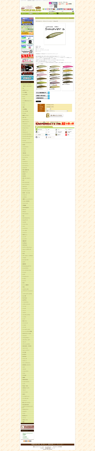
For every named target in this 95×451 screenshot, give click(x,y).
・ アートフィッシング (26, 138)
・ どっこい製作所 (25, 284)
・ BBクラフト (24, 320)
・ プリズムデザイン (25, 337)
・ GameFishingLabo (25, 207)
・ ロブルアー (24, 411)
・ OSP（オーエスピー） (26, 178)
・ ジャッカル (24, 230)
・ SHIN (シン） (25, 234)
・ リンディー (24, 400)
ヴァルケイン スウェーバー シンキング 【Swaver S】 (63, 18)
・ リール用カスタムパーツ (27, 100)
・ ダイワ (23, 261)
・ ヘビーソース (25, 348)
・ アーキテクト (25, 123)
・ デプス (23, 274)
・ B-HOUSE (24, 356)
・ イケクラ (24, 148)
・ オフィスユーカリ (25, 182)
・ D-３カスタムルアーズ (26, 266)
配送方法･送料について (52, 444)
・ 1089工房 (24, 153)
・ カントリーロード (25, 184)
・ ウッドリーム (25, 157)
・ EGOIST (24, 174)
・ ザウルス (24, 211)
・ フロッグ (24, 341)
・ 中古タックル (25, 419)
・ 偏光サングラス (25, 115)
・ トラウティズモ (25, 289)
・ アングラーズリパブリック (27, 136)
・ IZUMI (23, 144)
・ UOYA (23, 159)
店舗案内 (24, 434)
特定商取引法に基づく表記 (35, 444)
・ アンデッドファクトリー (27, 142)
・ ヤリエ (23, 373)
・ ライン (23, 102)
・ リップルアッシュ (25, 396)
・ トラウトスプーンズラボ (27, 293)
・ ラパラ (23, 383)
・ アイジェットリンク (26, 125)
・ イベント (24, 417)
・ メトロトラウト (25, 371)
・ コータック (24, 194)
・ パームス (24, 308)
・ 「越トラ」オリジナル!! (27, 86)
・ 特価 (23, 421)
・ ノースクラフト (25, 302)
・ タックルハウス (25, 259)
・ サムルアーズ (25, 220)
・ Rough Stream (25, 385)
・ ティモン (24, 278)
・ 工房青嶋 (24, 205)
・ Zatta (23, 215)
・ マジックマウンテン (26, 362)
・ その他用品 (24, 109)
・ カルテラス (24, 186)
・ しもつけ (24, 222)
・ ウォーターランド (25, 155)
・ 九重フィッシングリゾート (27, 199)
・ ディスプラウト (25, 268)
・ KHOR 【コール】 (26, 192)
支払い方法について (44, 444)
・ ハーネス (24, 325)
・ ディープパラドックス (26, 270)
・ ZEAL (23, 253)
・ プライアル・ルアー (26, 339)
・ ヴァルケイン (25, 161)
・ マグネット (24, 360)
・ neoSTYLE (24, 300)
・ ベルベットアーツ (25, 350)
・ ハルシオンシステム (26, 314)
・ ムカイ (23, 367)
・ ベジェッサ (24, 358)
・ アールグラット (25, 119)
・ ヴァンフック (25, 163)
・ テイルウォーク (25, 276)
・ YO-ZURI (24, 375)
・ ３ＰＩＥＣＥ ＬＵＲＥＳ (27, 255)
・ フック (23, 104)
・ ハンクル (24, 316)
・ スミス (23, 251)
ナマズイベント (26, 438)
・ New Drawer (24, 297)
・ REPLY (23, 394)
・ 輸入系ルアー (25, 415)
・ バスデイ (24, 312)
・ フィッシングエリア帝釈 (27, 331)
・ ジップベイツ (25, 228)
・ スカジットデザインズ (26, 249)
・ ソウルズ (24, 257)
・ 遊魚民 (23, 377)
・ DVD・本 (24, 117)
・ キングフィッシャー (26, 190)
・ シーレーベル (25, 224)
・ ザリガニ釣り (25, 94)
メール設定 (25, 436)
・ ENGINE (24, 176)
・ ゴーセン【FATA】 (26, 201)
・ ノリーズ (24, 306)
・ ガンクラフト (25, 188)
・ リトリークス (25, 392)
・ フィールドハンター (26, 329)
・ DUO (23, 282)
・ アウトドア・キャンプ (26, 84)
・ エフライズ (24, 167)
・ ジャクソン (24, 232)
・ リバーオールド (25, 398)
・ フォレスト (24, 335)
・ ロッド (23, 96)
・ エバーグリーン (25, 165)
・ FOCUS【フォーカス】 (26, 333)
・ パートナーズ (25, 323)
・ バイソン (24, 310)
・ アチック (24, 130)
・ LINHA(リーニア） (26, 387)
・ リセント (24, 390)
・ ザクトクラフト (25, 213)
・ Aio (23, 88)
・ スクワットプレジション (27, 247)
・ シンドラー (24, 238)
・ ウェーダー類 (25, 111)
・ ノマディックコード (26, 304)
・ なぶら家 (24, 295)
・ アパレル (24, 113)
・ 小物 (23, 107)
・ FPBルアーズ (24, 171)
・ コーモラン (24, 197)
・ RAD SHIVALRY (25, 404)
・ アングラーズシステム (26, 134)
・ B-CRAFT (24, 354)
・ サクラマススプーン (26, 217)
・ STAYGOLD (24, 245)
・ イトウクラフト (25, 146)
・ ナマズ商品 (24, 92)
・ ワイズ (23, 413)
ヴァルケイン (42, 18)
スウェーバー (49, 18)
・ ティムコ (24, 272)
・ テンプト (24, 280)
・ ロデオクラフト (25, 409)
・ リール (23, 98)
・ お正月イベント (25, 90)
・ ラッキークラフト (25, 381)
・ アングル (24, 140)
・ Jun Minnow (24, 243)
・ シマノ (23, 226)
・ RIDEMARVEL (25, 379)
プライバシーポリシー (60, 444)
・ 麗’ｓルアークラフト (26, 402)
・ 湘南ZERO (24, 240)
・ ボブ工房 (24, 352)
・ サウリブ (24, 209)
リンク (24, 435)
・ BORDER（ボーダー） (26, 364)
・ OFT (23, 180)
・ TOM (23, 287)
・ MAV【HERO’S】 (25, 169)
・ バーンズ (24, 327)
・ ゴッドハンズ (25, 203)
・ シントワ (24, 236)
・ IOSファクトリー (25, 121)
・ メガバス (24, 369)
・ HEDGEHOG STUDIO (26, 346)
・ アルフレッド (25, 132)
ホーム (37, 18)
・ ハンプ (23, 318)
